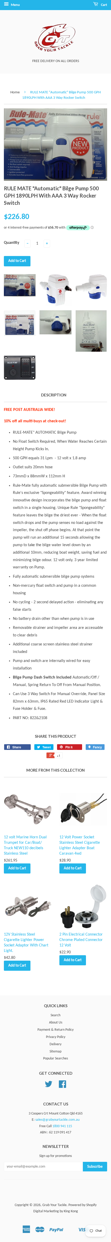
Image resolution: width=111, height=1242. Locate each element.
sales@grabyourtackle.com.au (57, 1119)
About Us (55, 1022)
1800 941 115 (62, 1126)
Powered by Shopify (82, 1205)
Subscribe (95, 1167)
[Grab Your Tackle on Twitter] (48, 1086)
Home (15, 92)
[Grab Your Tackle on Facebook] (62, 1086)
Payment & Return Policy (55, 1030)
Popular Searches (55, 1058)
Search (55, 1015)
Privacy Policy (55, 1037)
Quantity (11, 243)
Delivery (55, 1044)
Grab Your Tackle (54, 1205)
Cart (103, 5)
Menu (15, 5)
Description (53, 395)
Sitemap (55, 1051)
